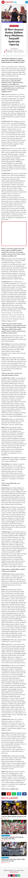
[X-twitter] (11, 875)
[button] (26, 2)
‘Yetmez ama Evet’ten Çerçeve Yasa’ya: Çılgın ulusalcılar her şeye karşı (13, 860)
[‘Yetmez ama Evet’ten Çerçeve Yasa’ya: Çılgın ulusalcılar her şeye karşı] (14, 849)
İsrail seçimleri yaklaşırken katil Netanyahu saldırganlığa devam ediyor (12, 838)
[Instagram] (9, 875)
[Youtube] (14, 875)
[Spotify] (19, 875)
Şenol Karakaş (5, 857)
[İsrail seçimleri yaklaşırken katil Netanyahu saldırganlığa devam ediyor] (14, 827)
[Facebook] (16, 875)
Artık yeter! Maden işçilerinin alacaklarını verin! (13, 817)
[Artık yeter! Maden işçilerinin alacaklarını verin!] (14, 808)
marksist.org (14, 48)
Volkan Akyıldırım (5, 835)
